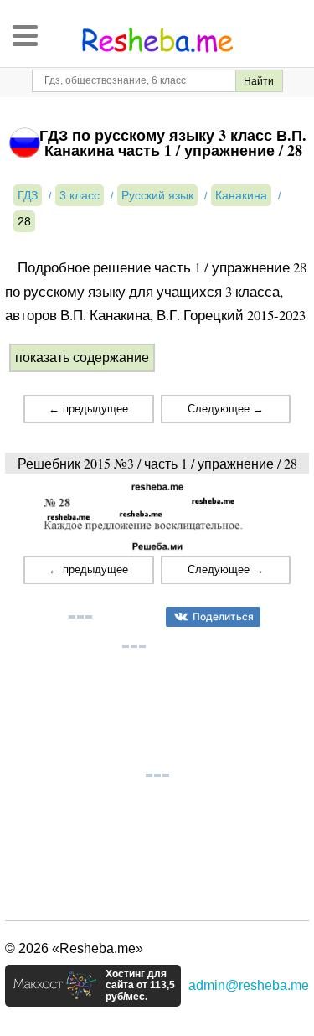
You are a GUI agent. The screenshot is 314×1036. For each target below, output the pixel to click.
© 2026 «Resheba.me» (74, 948)
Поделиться (223, 616)
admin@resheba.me (248, 985)
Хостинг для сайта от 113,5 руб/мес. (140, 985)
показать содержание (82, 357)
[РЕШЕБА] (157, 40)
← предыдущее (88, 408)
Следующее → (226, 408)
